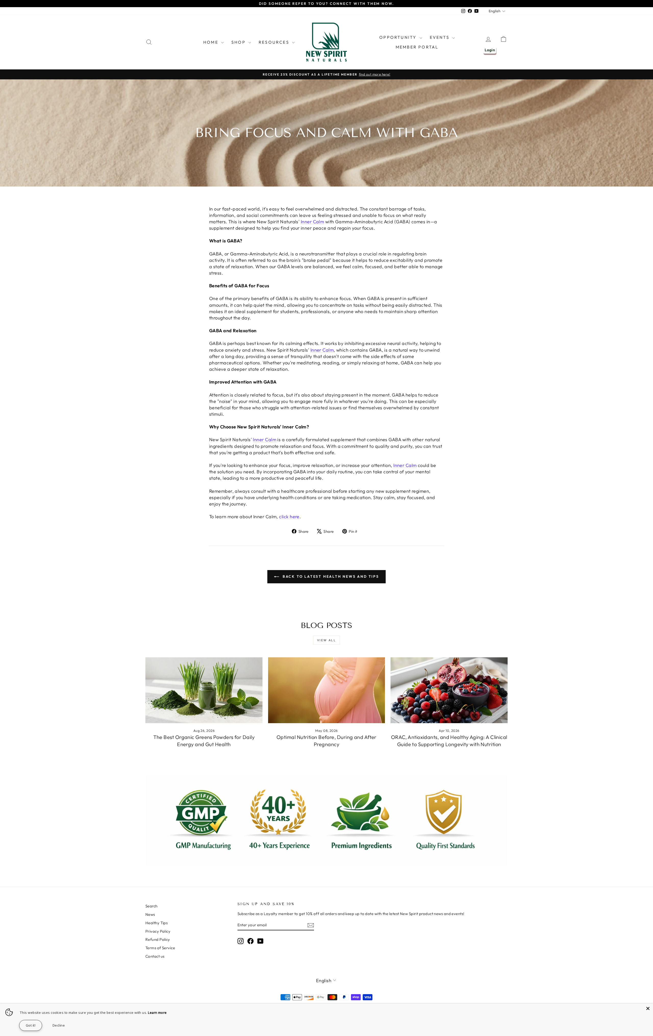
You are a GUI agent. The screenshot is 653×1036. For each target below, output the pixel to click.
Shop (239, 42)
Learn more (157, 1012)
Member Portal (417, 47)
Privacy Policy (157, 931)
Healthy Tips (156, 922)
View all (326, 640)
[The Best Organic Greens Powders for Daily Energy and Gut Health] (203, 690)
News (150, 914)
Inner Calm (312, 222)
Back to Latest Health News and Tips (330, 576)
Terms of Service (160, 947)
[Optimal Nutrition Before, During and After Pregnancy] (326, 690)
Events (440, 37)
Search (151, 906)
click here (289, 517)
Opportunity (398, 37)
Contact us (155, 956)
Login (490, 49)
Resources (275, 42)
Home (211, 42)
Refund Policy (157, 939)
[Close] (647, 1008)
